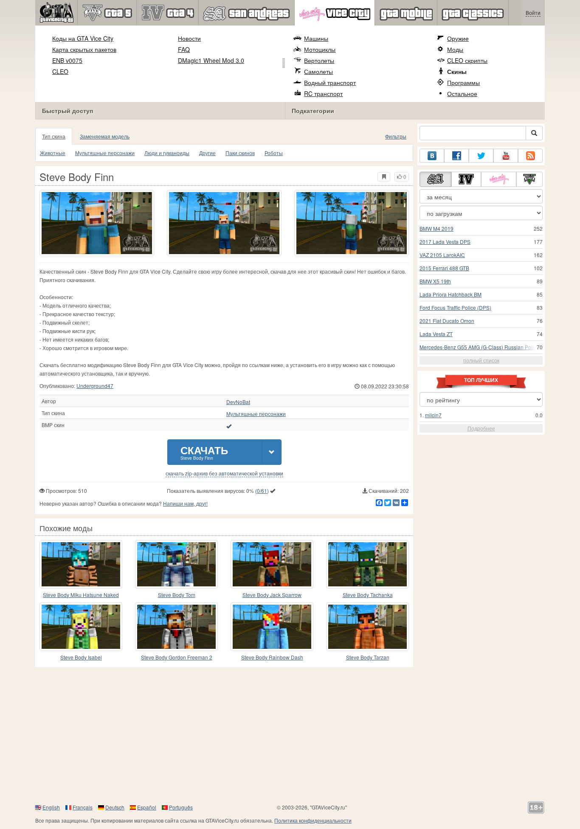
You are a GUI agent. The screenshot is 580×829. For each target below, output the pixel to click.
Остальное (462, 93)
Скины (457, 71)
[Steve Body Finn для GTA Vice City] (96, 223)
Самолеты (318, 71)
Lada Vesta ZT (436, 333)
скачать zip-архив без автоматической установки (224, 473)
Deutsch (114, 807)
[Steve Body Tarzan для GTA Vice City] (367, 627)
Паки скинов (240, 152)
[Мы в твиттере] (481, 156)
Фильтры (395, 136)
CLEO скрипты (467, 60)
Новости (189, 38)
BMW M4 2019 (436, 228)
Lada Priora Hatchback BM (450, 294)
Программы (463, 82)
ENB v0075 (67, 60)
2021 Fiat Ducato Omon (447, 320)
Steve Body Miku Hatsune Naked (81, 594)
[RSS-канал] (530, 156)
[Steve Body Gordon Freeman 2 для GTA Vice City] (176, 627)
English (51, 807)
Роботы (274, 152)
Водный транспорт (330, 82)
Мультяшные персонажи (105, 152)
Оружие (458, 38)
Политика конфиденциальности (313, 820)
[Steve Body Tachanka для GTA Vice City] (367, 564)
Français (83, 807)
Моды (455, 49)
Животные (52, 152)
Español (146, 807)
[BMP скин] (228, 425)
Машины (316, 38)
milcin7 (433, 415)
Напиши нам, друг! (185, 503)
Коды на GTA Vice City (82, 38)
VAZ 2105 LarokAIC (442, 254)
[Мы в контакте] (432, 156)
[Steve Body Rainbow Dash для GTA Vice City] (272, 627)
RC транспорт (323, 93)
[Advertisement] (290, 735)
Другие (207, 152)
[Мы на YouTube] (505, 156)
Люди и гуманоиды (166, 152)
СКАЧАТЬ (204, 452)
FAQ (184, 49)
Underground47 (94, 385)
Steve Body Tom (176, 594)
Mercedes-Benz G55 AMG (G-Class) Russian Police (479, 347)
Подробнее (481, 428)
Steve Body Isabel (81, 657)
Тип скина (53, 136)
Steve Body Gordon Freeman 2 (176, 657)
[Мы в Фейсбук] (456, 156)
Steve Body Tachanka (368, 594)
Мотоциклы (319, 49)
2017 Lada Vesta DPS (445, 241)
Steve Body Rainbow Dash (272, 657)
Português (181, 807)
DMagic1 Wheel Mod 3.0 (211, 60)
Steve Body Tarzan (367, 657)
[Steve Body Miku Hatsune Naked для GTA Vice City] (80, 564)
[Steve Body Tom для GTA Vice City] (176, 564)
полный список (481, 360)
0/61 (262, 490)
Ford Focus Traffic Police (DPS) (455, 307)
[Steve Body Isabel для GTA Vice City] (80, 627)
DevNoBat (238, 402)
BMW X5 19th (435, 281)
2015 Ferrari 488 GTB (444, 268)
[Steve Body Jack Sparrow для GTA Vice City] (272, 564)
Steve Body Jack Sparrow (271, 594)
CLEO (60, 71)
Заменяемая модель (105, 136)
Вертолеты (319, 60)
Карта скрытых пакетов (84, 49)
